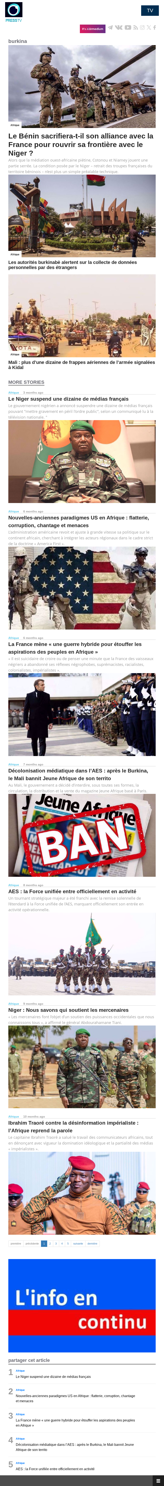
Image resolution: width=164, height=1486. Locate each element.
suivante (78, 1243)
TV (150, 10)
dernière (92, 1243)
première (16, 1243)
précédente (32, 1243)
